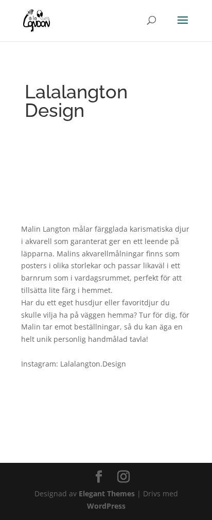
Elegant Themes (107, 493)
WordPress (106, 506)
